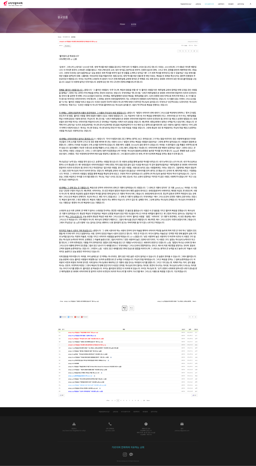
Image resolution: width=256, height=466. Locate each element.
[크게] (183, 51)
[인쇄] (197, 51)
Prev (108, 400)
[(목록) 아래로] (191, 51)
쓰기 (195, 395)
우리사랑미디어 (209, 4)
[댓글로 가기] (194, 51)
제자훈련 (231, 4)
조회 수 (196, 329)
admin (61, 45)
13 (144, 400)
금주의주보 (241, 4)
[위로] (188, 51)
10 (138, 400)
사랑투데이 (221, 4)
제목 (124, 329)
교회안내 (198, 4)
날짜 (190, 329)
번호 (59, 329)
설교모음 (133, 24)
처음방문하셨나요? (186, 4)
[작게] (185, 51)
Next (148, 400)
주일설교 (122, 24)
